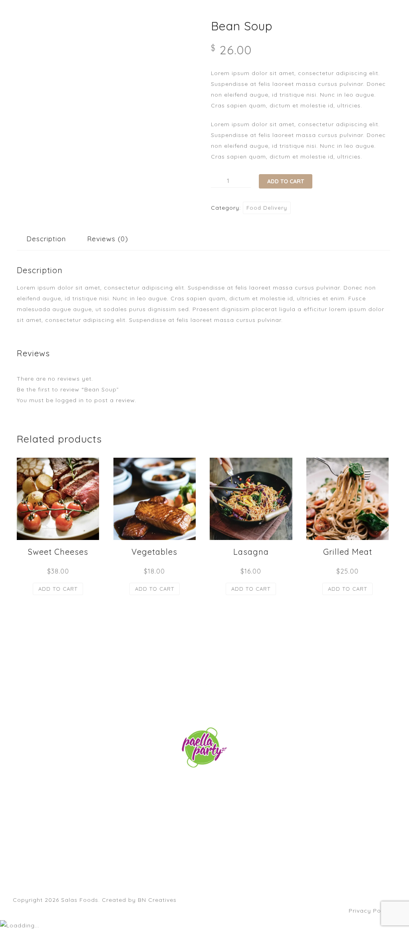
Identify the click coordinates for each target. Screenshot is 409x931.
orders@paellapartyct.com (204, 784)
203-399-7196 (204, 795)
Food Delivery (266, 207)
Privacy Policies (372, 910)
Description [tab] (46, 238)
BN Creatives (157, 899)
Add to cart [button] (57, 589)
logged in (70, 400)
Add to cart (285, 181)
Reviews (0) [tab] (107, 238)
